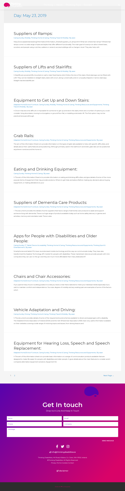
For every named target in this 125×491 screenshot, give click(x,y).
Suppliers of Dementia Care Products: (50, 202)
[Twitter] (62, 446)
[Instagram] (68, 446)
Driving (27, 314)
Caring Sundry (19, 38)
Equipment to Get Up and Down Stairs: (51, 100)
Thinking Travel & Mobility (59, 38)
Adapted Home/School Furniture (26, 105)
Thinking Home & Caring (40, 38)
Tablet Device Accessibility (36, 245)
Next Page (109, 376)
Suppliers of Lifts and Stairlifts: (43, 67)
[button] (62, 452)
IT (25, 245)
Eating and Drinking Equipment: (45, 169)
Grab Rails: (24, 135)
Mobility (27, 38)
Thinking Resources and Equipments (88, 105)
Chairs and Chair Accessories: (42, 276)
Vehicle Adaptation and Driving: (44, 309)
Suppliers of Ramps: (33, 33)
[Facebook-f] (57, 446)
